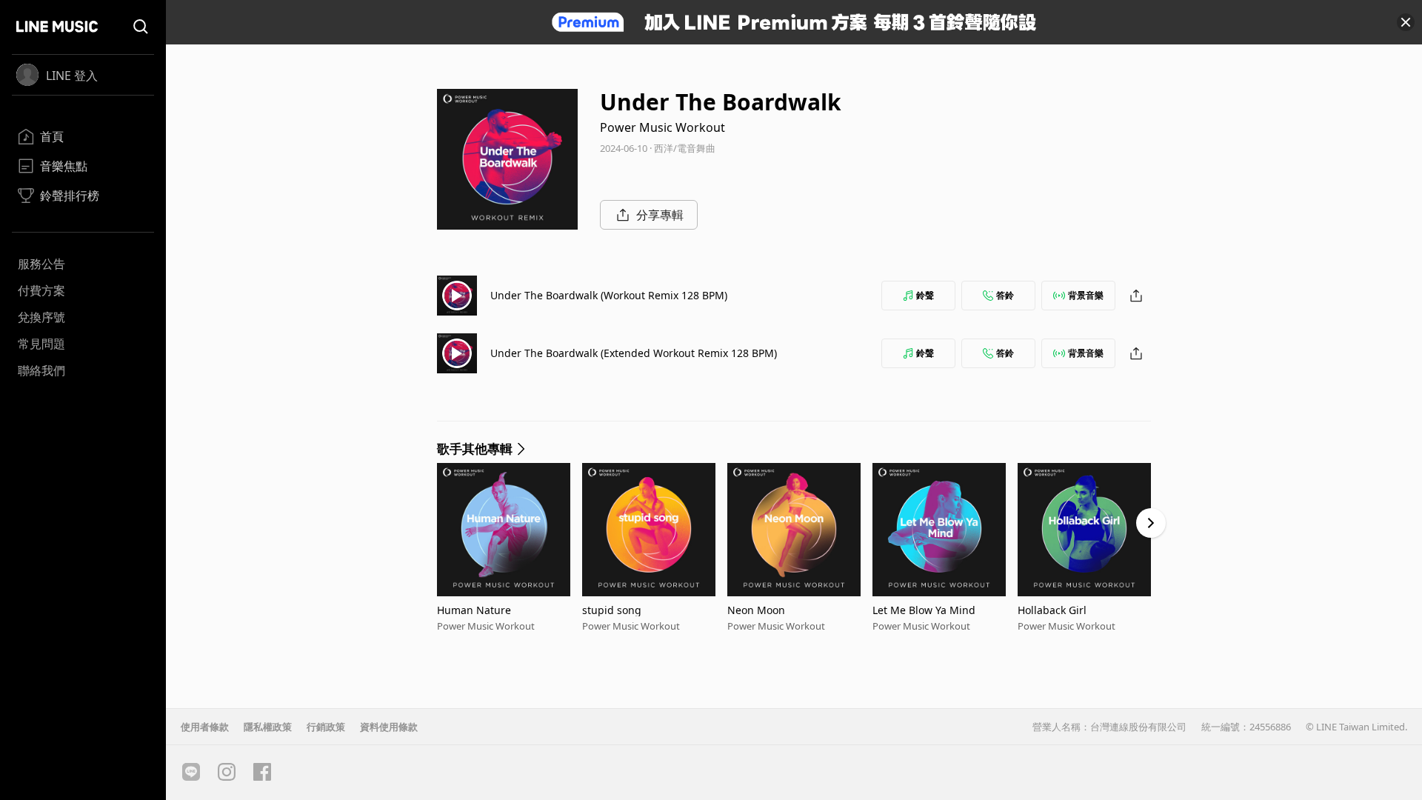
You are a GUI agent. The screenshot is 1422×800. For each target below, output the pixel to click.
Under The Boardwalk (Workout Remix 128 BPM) (608, 295)
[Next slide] (1151, 523)
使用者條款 (205, 727)
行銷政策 (326, 727)
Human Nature (474, 610)
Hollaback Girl (1052, 610)
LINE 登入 (72, 75)
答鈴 (1005, 295)
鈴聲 (925, 295)
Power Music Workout (662, 127)
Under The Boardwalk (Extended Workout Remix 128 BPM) (633, 353)
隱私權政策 (268, 727)
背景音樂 (1086, 295)
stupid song (611, 610)
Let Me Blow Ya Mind (923, 610)
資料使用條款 (389, 727)
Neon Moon (756, 610)
